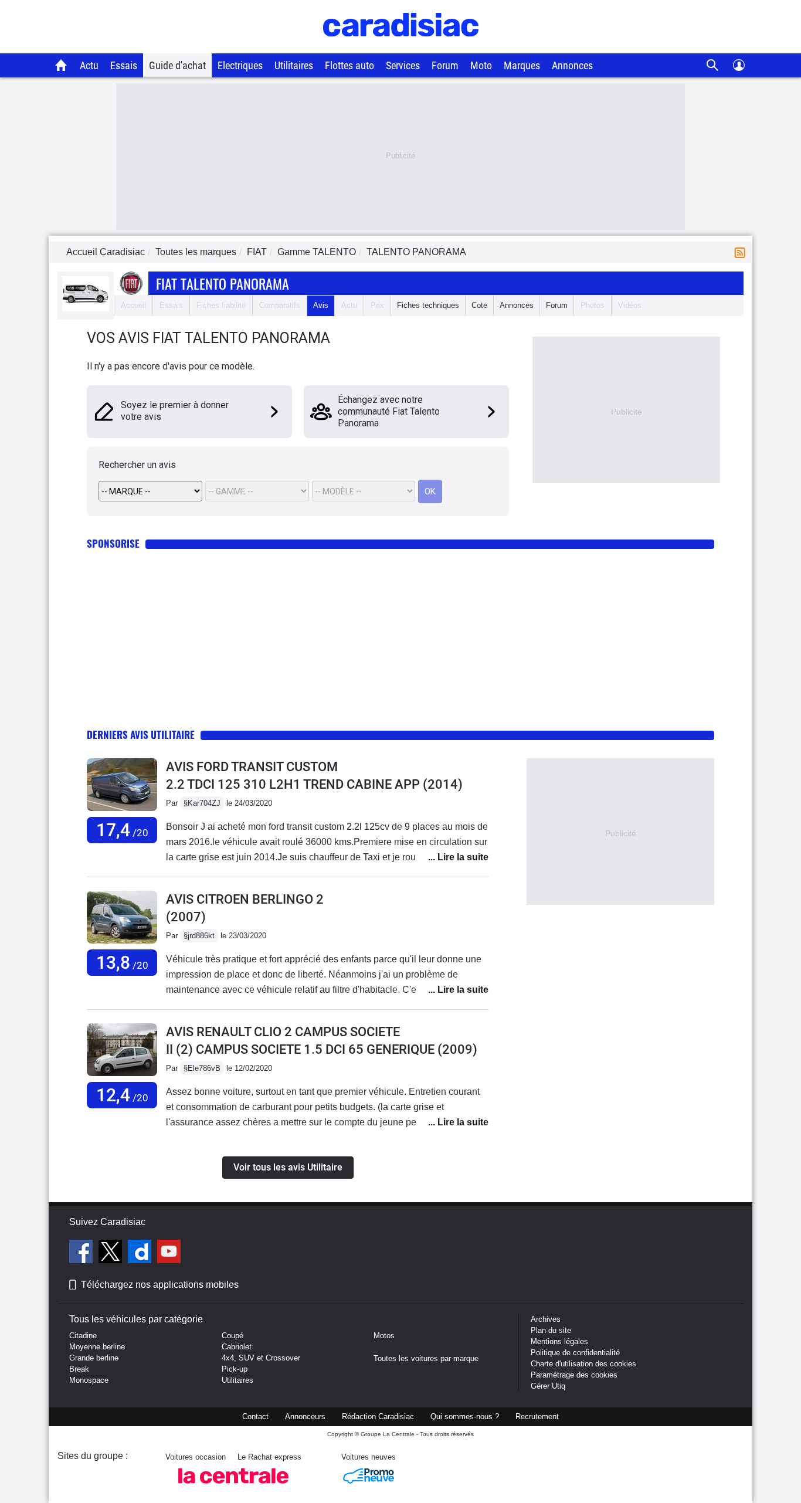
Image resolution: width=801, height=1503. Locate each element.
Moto (481, 65)
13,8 (122, 962)
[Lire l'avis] (122, 811)
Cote (479, 305)
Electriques (240, 65)
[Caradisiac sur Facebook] (82, 1253)
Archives (546, 1319)
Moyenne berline (97, 1346)
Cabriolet (237, 1346)
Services (403, 65)
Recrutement (537, 1416)
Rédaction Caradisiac (378, 1416)
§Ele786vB (202, 1068)
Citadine (83, 1335)
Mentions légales (559, 1341)
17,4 (122, 830)
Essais (123, 65)
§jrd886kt (199, 935)
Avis (320, 305)
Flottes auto (349, 65)
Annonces (572, 65)
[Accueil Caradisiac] (61, 65)
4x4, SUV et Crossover (261, 1357)
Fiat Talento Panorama (222, 283)
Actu (89, 65)
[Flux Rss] (742, 252)
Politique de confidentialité (575, 1352)
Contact (255, 1416)
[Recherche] (713, 65)
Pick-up (234, 1369)
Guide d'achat (177, 65)
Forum (445, 65)
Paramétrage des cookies (574, 1374)
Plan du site (551, 1330)
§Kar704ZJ (202, 803)
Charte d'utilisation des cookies (583, 1363)
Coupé (232, 1335)
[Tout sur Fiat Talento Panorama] (85, 308)
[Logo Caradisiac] (400, 47)
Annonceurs (305, 1416)
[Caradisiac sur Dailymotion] (141, 1253)
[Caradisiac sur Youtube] (169, 1253)
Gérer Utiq (548, 1386)
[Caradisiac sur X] (112, 1253)
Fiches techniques (428, 305)
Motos (384, 1335)
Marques (522, 65)
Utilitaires (293, 65)
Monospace (88, 1380)
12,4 (122, 1095)
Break (79, 1369)
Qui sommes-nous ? (464, 1416)
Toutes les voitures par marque (426, 1358)
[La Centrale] (233, 1486)
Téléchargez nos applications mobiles (160, 1285)
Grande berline (93, 1357)
